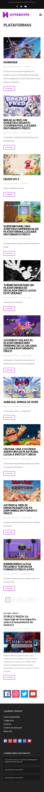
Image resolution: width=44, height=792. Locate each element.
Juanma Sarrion (14, 66)
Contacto (7, 724)
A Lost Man (19, 770)
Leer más (9, 88)
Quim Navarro (9, 770)
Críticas (25, 183)
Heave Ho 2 (11, 179)
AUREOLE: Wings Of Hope (21, 402)
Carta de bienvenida (12, 717)
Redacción (8, 731)
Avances (27, 66)
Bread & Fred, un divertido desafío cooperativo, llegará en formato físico (20, 124)
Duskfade (11, 62)
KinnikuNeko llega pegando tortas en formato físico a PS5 (19, 566)
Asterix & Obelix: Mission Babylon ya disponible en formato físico (20, 509)
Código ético (9, 720)
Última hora (26, 132)
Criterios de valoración (13, 727)
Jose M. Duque (13, 183)
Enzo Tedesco (12, 132)
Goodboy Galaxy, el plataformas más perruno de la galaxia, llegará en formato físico (20, 346)
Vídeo (26, 629)
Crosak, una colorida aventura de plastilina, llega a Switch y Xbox (21, 451)
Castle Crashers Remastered (22, 2)
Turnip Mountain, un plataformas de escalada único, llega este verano (20, 289)
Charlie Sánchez (14, 629)
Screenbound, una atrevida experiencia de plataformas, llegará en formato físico (21, 230)
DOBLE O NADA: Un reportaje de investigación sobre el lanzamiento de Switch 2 (20, 620)
